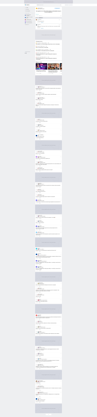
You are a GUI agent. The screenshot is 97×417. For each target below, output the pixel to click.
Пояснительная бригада (42, 261)
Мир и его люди (41, 226)
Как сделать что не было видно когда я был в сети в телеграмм (48, 44)
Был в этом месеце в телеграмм (42, 47)
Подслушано (41, 125)
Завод (40, 315)
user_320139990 (39, 49)
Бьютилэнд (40, 321)
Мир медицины (41, 283)
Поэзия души (41, 221)
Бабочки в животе (42, 98)
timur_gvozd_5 (38, 46)
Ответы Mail (41, 267)
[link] (41, 68)
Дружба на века (42, 46)
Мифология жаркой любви (43, 300)
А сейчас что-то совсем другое (44, 49)
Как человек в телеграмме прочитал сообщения (45, 50)
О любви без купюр (41, 8)
